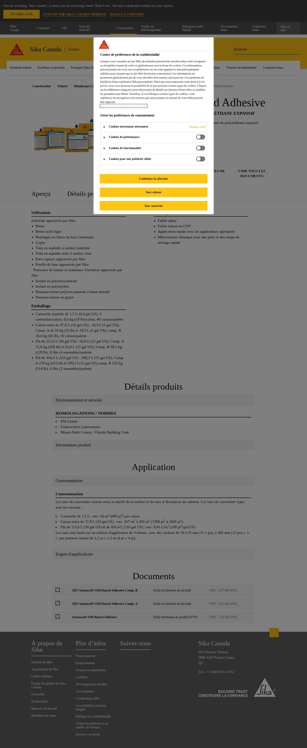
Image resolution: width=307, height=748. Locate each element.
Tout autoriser (153, 205)
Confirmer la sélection (153, 178)
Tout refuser (153, 192)
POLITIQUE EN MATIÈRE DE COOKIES (123, 105)
